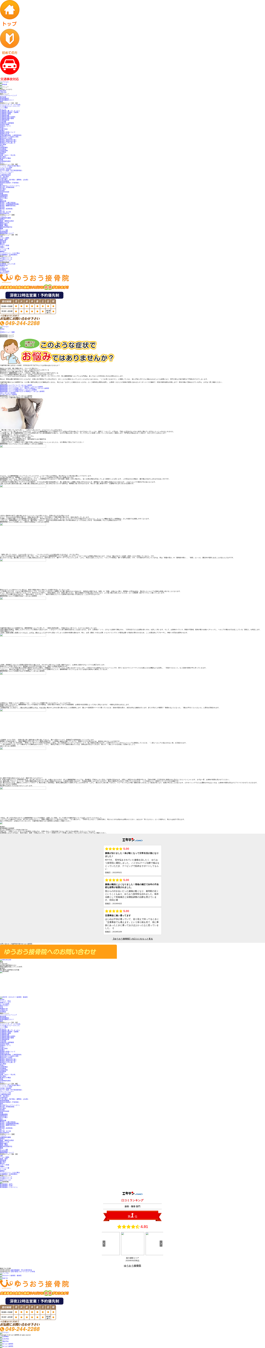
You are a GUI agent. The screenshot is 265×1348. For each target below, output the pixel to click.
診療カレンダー (5, 1002)
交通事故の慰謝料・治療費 (9, 112)
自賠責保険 (4, 150)
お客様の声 (4, 268)
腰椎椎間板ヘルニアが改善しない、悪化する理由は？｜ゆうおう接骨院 (24, 388)
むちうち (3, 109)
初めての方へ (4, 273)
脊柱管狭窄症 (4, 213)
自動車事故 (4, 147)
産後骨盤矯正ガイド (7, 100)
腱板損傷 (3, 201)
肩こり (2, 210)
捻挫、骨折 (4, 239)
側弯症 (2, 219)
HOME (2, 329)
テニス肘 (3, 250)
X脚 (1, 236)
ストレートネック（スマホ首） (10, 104)
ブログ (2, 267)
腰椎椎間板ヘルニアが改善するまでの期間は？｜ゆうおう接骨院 (22, 391)
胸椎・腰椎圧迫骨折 (7, 221)
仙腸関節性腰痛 (5, 218)
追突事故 (3, 152)
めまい (2, 163)
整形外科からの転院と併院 (9, 137)
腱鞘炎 (2, 251)
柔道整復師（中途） (7, 1186)
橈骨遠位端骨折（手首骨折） (10, 183)
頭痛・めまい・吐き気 (7, 155)
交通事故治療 (4, 115)
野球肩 (2, 207)
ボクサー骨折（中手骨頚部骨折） (11, 170)
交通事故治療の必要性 (7, 117)
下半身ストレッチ (6, 259)
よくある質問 (4, 271)
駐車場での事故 (5, 158)
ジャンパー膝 (4, 248)
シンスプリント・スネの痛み (10, 253)
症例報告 (3, 270)
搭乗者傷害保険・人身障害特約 (10, 135)
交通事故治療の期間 (7, 118)
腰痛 (1, 228)
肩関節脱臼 (4, 196)
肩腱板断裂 (4, 195)
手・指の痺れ (4, 176)
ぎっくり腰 (4, 230)
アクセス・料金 (5, 1001)
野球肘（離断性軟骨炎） (8, 206)
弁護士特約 (4, 129)
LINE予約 (3, 92)
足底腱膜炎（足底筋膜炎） (9, 254)
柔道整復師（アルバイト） (9, 1187)
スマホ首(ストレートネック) (9, 106)
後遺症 (2, 130)
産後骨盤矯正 (4, 98)
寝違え (2, 127)
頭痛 (1, 160)
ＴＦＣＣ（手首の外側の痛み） (10, 166)
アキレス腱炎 (4, 238)
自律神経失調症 (5, 161)
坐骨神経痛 (4, 232)
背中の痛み (4, 198)
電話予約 (3, 91)
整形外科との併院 (6, 138)
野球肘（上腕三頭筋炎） (8, 202)
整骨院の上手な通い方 (7, 143)
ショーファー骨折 (6, 167)
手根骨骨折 (4, 178)
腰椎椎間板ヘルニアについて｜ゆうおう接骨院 (16, 385)
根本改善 (3, 97)
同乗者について (5, 126)
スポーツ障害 (4, 245)
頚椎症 (2, 153)
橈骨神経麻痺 (4, 181)
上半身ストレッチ (6, 258)
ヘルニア (3, 216)
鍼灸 (1, 101)
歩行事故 (3, 144)
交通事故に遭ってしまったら (10, 111)
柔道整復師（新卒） (7, 1184)
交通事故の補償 (5, 114)
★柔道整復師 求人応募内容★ (21, 1270)
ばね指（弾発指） (6, 169)
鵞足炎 (2, 244)
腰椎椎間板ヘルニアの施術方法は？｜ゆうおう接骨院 (18, 390)
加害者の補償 (4, 124)
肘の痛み (3, 189)
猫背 (1, 184)
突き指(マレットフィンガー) (9, 186)
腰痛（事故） (4, 225)
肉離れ (2, 247)
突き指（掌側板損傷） (7, 187)
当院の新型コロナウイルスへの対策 (22, 1271)
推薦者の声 (4, 265)
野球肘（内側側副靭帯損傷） (10, 204)
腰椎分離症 (4, 224)
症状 (1, 1007)
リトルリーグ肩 (5, 173)
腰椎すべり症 (4, 222)
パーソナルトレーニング (8, 95)
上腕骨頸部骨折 (5, 175)
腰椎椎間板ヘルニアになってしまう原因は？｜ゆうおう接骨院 (21, 387)
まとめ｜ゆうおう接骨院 (8, 394)
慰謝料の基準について (7, 132)
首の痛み (3, 157)
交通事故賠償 (4, 120)
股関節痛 (3, 241)
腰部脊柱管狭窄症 (6, 227)
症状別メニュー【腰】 (7, 332)
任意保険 (3, 121)
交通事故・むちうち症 (7, 264)
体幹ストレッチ (5, 261)
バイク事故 (4, 108)
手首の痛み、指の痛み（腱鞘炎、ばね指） (14, 179)
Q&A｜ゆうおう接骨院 (8, 393)
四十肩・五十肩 (5, 212)
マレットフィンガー (7, 172)
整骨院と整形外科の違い (8, 140)
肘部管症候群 (4, 192)
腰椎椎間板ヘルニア (7, 233)
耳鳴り (2, 146)
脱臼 (1, 199)
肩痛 (1, 193)
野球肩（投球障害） (7, 209)
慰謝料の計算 (4, 134)
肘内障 (2, 190)
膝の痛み (3, 242)
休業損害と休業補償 (7, 123)
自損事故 (3, 149)
